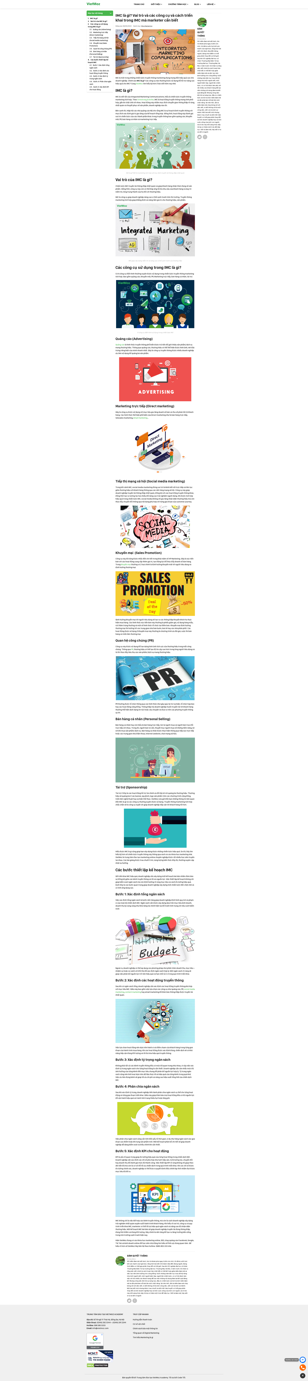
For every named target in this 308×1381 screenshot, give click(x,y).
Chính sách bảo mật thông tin (145, 1328)
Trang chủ (139, 4)
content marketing (133, 992)
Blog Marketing (146, 26)
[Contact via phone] (303, 1367)
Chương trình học (177, 4)
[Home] (129, 1301)
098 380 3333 (100, 1325)
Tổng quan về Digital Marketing (146, 1333)
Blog (196, 4)
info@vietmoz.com (100, 1328)
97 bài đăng (131, 1259)
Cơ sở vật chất (139, 1324)
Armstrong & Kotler (145, 99)
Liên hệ (210, 4)
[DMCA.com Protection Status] (97, 1367)
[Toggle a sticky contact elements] (303, 1376)
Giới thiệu (155, 4)
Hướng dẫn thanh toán (142, 1319)
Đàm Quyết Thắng (137, 1255)
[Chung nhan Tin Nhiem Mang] (100, 1362)
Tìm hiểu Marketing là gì (143, 1337)
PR (132, 649)
